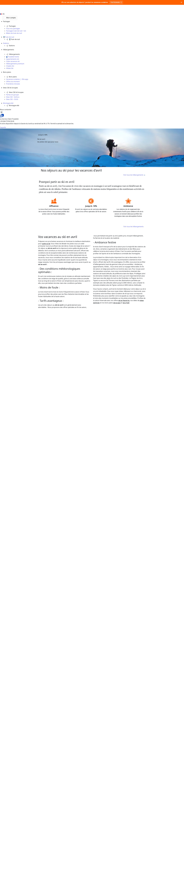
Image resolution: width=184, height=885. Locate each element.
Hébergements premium (15, 64)
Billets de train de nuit (14, 33)
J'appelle (3, 127)
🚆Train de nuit (8, 37)
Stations (6, 43)
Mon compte (11, 18)
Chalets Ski (10, 66)
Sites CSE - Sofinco (12, 97)
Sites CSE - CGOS (12, 99)
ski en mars (117, 303)
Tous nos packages (13, 28)
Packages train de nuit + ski (16, 31)
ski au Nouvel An (123, 300)
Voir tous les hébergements (133, 226)
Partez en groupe (12, 95)
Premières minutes (13, 84)
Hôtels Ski (9, 68)
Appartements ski (12, 59)
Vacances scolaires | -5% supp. (17, 79)
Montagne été (8, 103)
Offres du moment (13, 81)
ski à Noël (126, 303)
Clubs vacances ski (13, 61)
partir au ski (46, 243)
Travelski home (13, 57)
